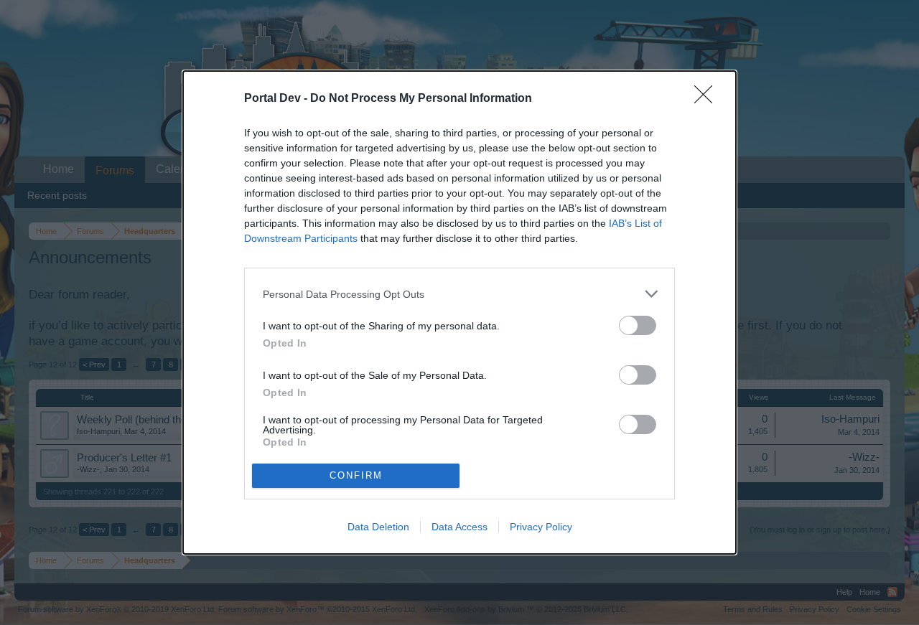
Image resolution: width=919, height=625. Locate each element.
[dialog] (459, 312)
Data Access (459, 526)
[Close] (708, 99)
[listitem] (459, 293)
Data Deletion (378, 526)
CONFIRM (356, 475)
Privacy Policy (541, 526)
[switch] (637, 325)
